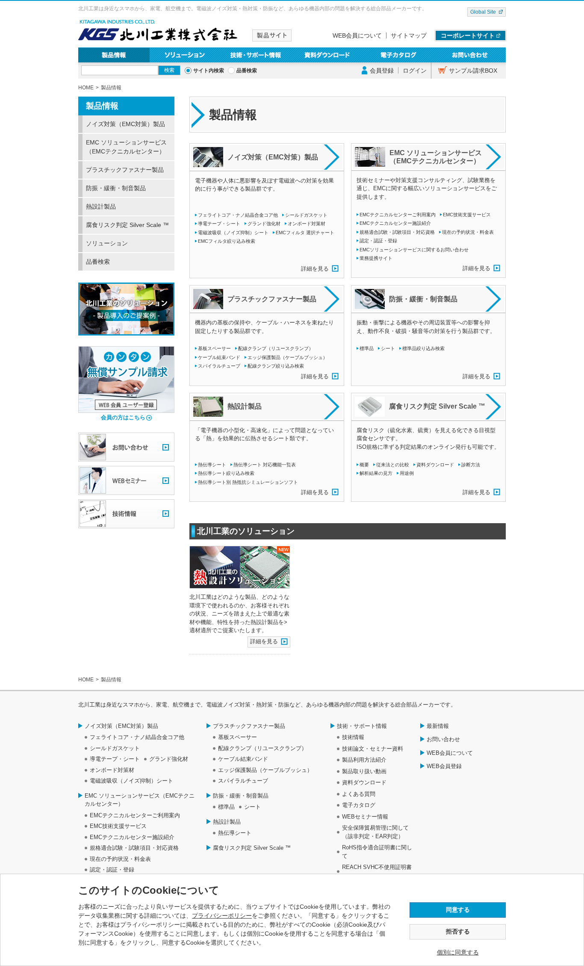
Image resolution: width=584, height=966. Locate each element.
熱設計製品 (101, 206)
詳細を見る (315, 268)
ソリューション (185, 54)
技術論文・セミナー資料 (372, 748)
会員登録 (382, 71)
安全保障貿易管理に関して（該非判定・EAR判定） (375, 832)
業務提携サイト (376, 258)
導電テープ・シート (219, 223)
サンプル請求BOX (473, 70)
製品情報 (114, 54)
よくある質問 (358, 794)
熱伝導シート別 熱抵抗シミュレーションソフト (248, 482)
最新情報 (438, 726)
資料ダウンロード (327, 54)
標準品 (367, 348)
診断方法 (470, 464)
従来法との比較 (392, 464)
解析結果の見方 (376, 473)
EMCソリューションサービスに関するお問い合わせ (414, 249)
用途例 (407, 473)
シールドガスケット (306, 215)
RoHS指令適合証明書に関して (377, 851)
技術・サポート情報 (256, 54)
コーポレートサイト (468, 35)
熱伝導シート (212, 464)
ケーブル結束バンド (219, 357)
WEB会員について (357, 35)
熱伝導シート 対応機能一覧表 (264, 464)
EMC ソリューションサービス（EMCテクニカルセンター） (126, 147)
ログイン (415, 71)
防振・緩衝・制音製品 (116, 188)
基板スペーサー (214, 348)
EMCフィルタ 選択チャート (305, 232)
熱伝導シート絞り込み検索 (226, 473)
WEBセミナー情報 (365, 816)
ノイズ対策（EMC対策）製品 (125, 124)
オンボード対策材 (306, 223)
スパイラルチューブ (219, 365)
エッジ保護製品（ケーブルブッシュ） (287, 357)
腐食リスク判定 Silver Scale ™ (127, 224)
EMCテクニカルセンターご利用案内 (398, 214)
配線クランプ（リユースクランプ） (275, 348)
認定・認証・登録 (378, 240)
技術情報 (353, 737)
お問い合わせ (470, 54)
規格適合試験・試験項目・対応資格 (397, 232)
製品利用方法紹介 (364, 760)
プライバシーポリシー (222, 915)
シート (388, 348)
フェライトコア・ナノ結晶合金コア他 (238, 215)
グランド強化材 (264, 223)
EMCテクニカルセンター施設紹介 (395, 223)
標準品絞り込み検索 (423, 348)
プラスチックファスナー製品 (125, 169)
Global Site (483, 12)
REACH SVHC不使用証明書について (377, 871)
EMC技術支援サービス (467, 214)
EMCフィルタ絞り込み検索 (226, 241)
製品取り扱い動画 (364, 771)
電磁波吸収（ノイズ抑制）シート (233, 232)
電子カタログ (399, 54)
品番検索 (246, 71)
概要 (364, 464)
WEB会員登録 (444, 766)
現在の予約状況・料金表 (468, 232)
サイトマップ (409, 35)
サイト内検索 (208, 71)
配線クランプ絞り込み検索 (276, 365)
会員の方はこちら (123, 417)
